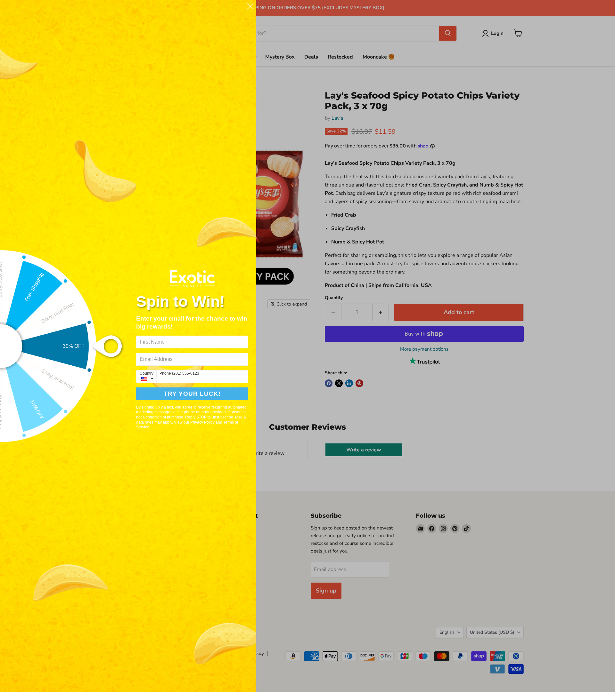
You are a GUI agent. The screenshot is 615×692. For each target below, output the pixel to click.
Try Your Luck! (192, 393)
